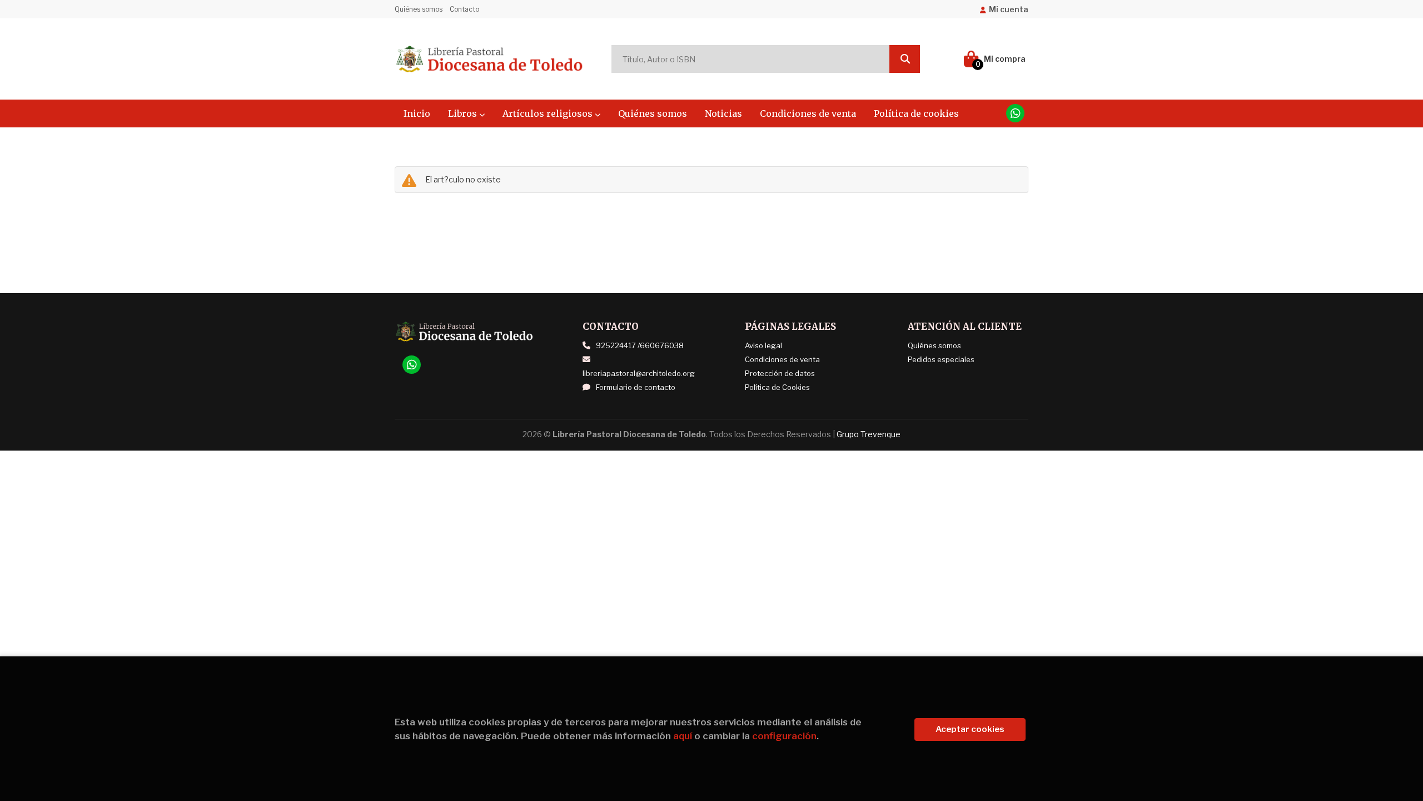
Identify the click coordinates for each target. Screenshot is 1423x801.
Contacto (464, 9)
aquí (682, 735)
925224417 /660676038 (640, 345)
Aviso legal (763, 345)
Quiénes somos (418, 9)
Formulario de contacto (635, 387)
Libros (463, 113)
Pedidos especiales (941, 359)
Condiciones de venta (782, 359)
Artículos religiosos (548, 113)
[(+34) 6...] (1015, 113)
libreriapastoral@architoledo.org (639, 373)
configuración (784, 735)
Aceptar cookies (970, 729)
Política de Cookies (777, 387)
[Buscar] (904, 59)
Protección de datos (780, 373)
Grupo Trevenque (868, 434)
